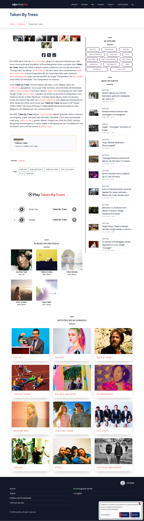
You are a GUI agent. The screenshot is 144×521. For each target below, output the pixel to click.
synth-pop (121, 69)
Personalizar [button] (105, 515)
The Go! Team (22, 394)
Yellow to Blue (46, 272)
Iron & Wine (104, 357)
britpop (93, 49)
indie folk (23, 169)
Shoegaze (97, 69)
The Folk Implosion (109, 467)
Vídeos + (111, 5)
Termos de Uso (17, 502)
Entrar (130, 483)
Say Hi (17, 357)
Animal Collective (46, 100)
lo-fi (21, 173)
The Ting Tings (64, 430)
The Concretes (38, 61)
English (78, 493)
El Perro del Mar (22, 91)
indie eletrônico (36, 169)
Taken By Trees (49, 194)
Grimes (59, 357)
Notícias (84, 5)
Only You (33, 209)
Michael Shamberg (18, 76)
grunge (126, 49)
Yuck (58, 467)
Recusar (124, 515)
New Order (77, 76)
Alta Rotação (123, 5)
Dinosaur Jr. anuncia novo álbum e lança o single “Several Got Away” (114, 210)
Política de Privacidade (20, 498)
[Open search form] (132, 4)
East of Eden (28, 94)
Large (32, 219)
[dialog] (121, 510)
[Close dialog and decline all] (140, 503)
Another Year (21, 272)
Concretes (15, 88)
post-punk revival (109, 59)
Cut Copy (103, 430)
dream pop (109, 49)
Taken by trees (52, 169)
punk (127, 64)
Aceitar (135, 515)
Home (12, 488)
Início (12, 24)
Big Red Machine (65, 394)
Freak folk (30, 173)
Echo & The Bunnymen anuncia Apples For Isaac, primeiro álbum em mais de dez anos (116, 192)
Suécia (21, 160)
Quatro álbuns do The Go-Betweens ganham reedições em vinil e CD (116, 96)
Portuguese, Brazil (83, 488)
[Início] (20, 4)
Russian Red (21, 430)
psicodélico (111, 64)
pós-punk (91, 59)
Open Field (46, 302)
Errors (18, 467)
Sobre (12, 493)
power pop (94, 64)
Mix (93, 5)
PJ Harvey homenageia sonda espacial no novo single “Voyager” (116, 244)
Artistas (74, 5)
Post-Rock (126, 59)
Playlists (101, 5)
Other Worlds (71, 272)
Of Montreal (105, 394)
